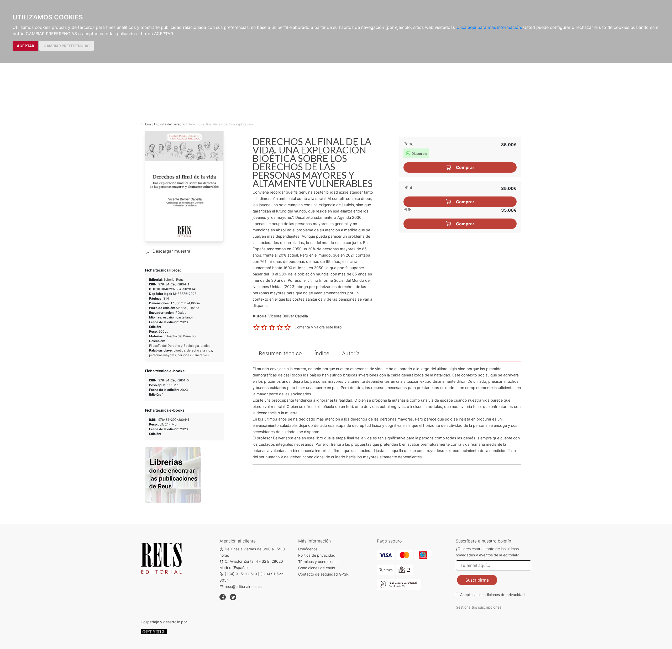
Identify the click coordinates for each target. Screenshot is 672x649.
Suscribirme (477, 580)
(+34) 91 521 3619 (241, 574)
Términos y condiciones (318, 561)
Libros (147, 124)
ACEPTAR (25, 46)
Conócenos (307, 549)
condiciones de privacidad (502, 594)
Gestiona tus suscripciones (478, 607)
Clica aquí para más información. (489, 27)
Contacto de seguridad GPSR (323, 574)
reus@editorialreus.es (243, 586)
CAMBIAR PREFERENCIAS (67, 46)
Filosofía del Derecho (169, 124)
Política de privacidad (316, 555)
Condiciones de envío (316, 568)
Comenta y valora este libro (318, 327)
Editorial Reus (173, 279)
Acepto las (492, 594)
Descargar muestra (170, 251)
